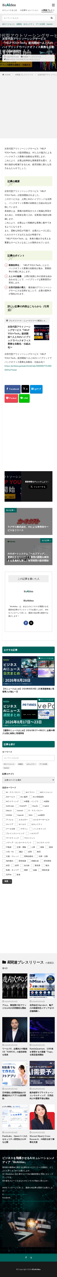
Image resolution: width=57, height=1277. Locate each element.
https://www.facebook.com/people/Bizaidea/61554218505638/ (28, 1201)
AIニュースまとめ (9, 10)
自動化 (19, 24)
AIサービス (10, 59)
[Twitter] (25, 389)
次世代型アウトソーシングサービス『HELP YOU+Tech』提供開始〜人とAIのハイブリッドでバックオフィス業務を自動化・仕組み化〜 (19, 337)
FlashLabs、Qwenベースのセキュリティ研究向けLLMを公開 (14, 1139)
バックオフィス (22, 59)
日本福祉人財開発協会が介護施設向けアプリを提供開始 (14, 1095)
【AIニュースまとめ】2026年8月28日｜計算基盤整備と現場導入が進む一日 (28, 690)
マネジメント (34, 59)
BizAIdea (36, 1269)
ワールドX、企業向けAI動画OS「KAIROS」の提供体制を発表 (14, 1051)
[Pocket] (11, 398)
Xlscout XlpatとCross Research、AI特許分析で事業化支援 (42, 1139)
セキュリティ (28, 24)
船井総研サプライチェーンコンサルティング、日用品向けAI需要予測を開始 (41, 1095)
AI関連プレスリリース (32, 57)
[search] (52, 18)
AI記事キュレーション (29, 10)
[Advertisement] (28, 106)
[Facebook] (13, 389)
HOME (7, 75)
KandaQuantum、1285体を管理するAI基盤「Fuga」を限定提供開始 (42, 1051)
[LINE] (24, 398)
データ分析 (40, 24)
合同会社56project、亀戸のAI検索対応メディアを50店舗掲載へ (42, 1008)
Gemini (50, 24)
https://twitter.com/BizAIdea (15, 1194)
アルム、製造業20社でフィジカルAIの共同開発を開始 (14, 1006)
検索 (6, 881)
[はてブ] (36, 389)
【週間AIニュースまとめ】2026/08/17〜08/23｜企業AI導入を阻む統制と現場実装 (28, 732)
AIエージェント (8, 24)
